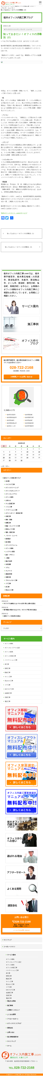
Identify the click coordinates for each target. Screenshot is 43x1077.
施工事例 (10, 1005)
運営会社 (10, 1028)
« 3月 (2, 466)
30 (21, 460)
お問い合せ (10, 1032)
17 (27, 454)
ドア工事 (8, 583)
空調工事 (8, 577)
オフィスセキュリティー (13, 491)
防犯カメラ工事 (10, 529)
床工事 (7, 587)
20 (4, 457)
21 (9, 457)
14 (9, 454)
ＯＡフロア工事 (10, 484)
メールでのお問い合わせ (21, 930)
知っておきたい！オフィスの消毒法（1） (21, 233)
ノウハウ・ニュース (25, 29)
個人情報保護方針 (12, 1037)
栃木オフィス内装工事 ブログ (24, 6)
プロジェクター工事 (11, 580)
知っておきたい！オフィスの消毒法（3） (19, 247)
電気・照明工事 (10, 532)
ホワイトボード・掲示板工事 (14, 513)
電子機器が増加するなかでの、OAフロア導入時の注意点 (20, 610)
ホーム (9, 1045)
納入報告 (8, 542)
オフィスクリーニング (11, 29)
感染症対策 (9, 574)
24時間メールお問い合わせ (21, 377)
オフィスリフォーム (11, 545)
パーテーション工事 (11, 510)
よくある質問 (11, 1014)
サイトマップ (7, 940)
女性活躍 (8, 564)
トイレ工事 (9, 507)
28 (9, 460)
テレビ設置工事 (10, 503)
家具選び (8, 539)
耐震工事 (8, 523)
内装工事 (8, 516)
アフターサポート (12, 1019)
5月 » (7, 466)
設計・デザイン (10, 555)
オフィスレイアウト (11, 494)
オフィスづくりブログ (14, 1023)
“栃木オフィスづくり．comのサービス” (14, 213)
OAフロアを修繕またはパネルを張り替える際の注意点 (19, 603)
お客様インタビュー (13, 1010)
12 (39, 452)
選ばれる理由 (11, 1001)
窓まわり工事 (9, 590)
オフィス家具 (9, 497)
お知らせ (8, 500)
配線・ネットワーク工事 (13, 526)
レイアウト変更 (10, 551)
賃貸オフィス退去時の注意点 (12, 616)
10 (27, 452)
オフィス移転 (9, 548)
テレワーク (9, 571)
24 (27, 457)
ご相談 (7, 558)
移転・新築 (9, 519)
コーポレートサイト (9, 946)
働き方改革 (9, 561)
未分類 (7, 481)
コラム (7, 567)
